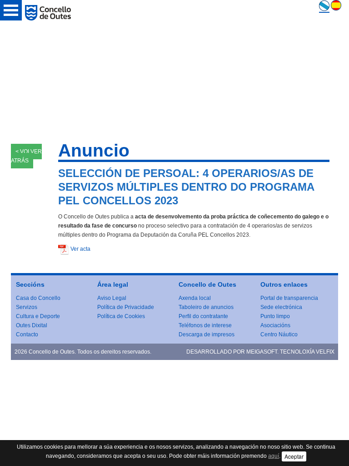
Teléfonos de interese (205, 325)
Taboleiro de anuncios (206, 307)
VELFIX (325, 352)
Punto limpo (275, 316)
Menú (11, 10)
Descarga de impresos (206, 334)
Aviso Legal (111, 298)
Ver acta (80, 249)
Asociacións (275, 325)
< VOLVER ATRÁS (26, 156)
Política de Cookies (121, 316)
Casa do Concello (38, 298)
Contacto (27, 334)
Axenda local (195, 298)
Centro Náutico (279, 334)
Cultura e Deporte (38, 316)
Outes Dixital (31, 325)
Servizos (26, 307)
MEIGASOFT (261, 352)
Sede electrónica (281, 307)
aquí (273, 456)
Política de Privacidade (125, 307)
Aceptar (294, 456)
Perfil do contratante (203, 316)
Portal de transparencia (289, 298)
